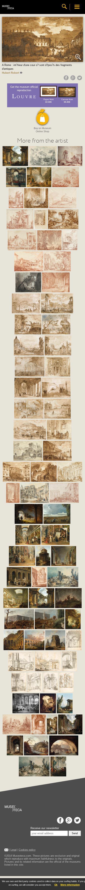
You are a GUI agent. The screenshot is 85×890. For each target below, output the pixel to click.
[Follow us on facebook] (60, 822)
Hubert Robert (10, 72)
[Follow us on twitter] (77, 822)
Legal (13, 849)
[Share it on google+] (73, 79)
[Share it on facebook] (67, 79)
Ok (56, 884)
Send (75, 833)
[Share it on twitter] (80, 79)
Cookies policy (27, 849)
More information (70, 884)
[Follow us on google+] (68, 822)
